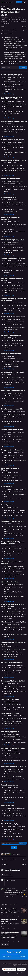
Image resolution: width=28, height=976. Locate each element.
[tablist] (7, 874)
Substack (6, 973)
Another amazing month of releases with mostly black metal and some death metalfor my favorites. (10, 911)
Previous (6, 864)
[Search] (25, 904)
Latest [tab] (6, 904)
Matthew (6, 888)
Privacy (15, 964)
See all (4, 944)
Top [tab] (3, 904)
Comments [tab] (4, 874)
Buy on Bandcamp (9, 94)
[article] (14, 912)
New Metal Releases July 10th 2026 (9, 920)
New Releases (5, 6)
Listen (24, 26)
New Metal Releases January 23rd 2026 (10, 933)
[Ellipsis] (26, 888)
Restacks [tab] (11, 874)
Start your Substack (10, 969)
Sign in (25, 2)
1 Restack (18, 854)
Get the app (21, 969)
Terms (19, 964)
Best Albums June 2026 (8, 909)
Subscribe (19, 2)
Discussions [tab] (12, 904)
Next (23, 864)
